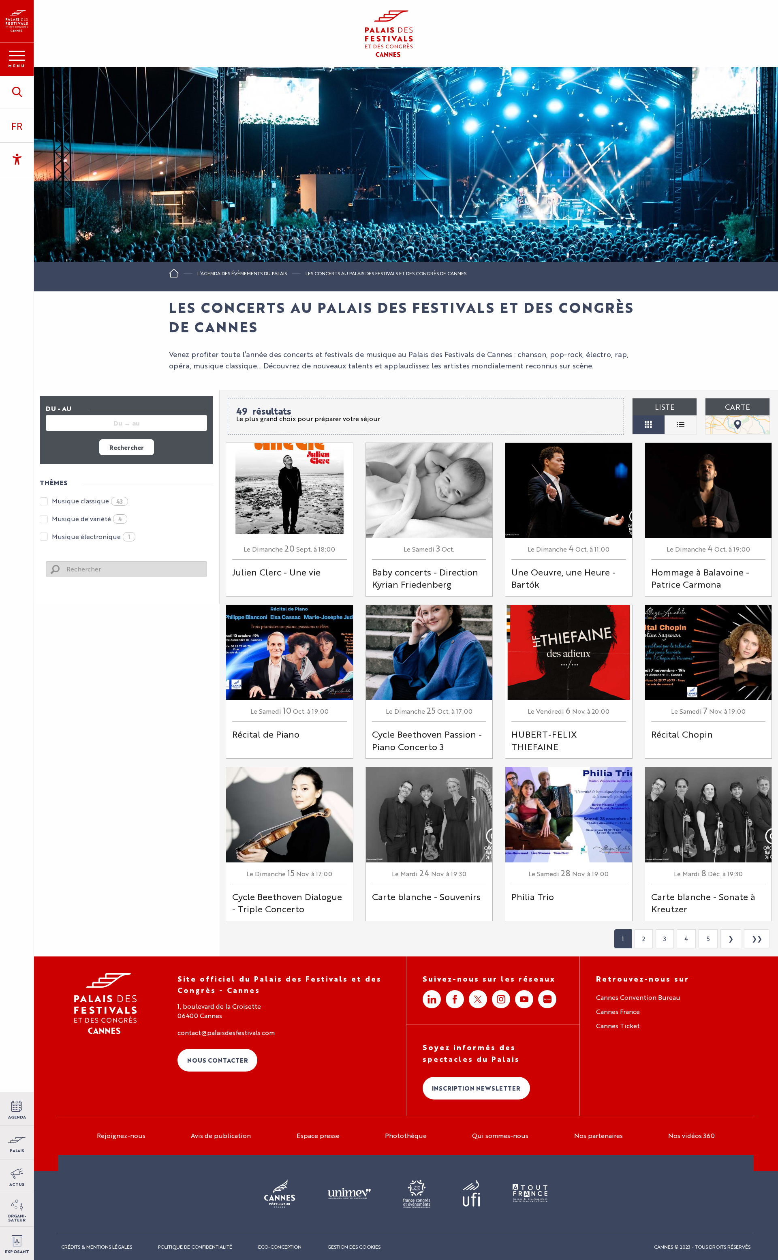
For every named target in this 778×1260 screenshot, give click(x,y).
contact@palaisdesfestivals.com (226, 1033)
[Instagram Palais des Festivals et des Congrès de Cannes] (501, 999)
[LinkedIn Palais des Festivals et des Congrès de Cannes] (432, 999)
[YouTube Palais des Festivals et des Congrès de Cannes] (524, 999)
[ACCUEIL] (174, 275)
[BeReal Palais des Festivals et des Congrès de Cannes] (547, 999)
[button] (17, 92)
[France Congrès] (416, 1194)
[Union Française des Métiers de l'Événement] (349, 1194)
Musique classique (87, 500)
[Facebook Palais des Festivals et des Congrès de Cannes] (455, 999)
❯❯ (757, 938)
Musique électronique (91, 536)
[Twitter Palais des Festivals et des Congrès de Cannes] (478, 999)
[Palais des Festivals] (17, 21)
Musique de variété (87, 518)
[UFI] (471, 1193)
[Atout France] (530, 1193)
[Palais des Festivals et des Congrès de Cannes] (105, 1004)
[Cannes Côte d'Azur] (279, 1194)
